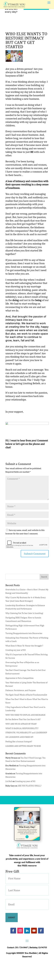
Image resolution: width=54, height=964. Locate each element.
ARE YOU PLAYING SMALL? (29, 786)
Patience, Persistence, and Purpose (20, 690)
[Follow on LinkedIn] (27, 930)
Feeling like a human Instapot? (18, 741)
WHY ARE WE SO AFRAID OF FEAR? (21, 724)
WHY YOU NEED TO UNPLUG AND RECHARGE (25, 715)
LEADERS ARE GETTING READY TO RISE (23, 746)
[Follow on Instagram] (20, 930)
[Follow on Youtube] (34, 930)
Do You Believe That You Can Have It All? (23, 719)
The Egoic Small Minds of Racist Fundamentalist (26, 695)
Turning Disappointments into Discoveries (23, 633)
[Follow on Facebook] (13, 930)
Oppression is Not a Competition (19, 678)
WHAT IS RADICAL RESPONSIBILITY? (21, 728)
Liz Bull (8, 781)
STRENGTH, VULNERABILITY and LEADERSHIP (26, 732)
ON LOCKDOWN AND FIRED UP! (19, 737)
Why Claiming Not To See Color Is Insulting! (24, 613)
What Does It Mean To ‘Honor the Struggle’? (24, 646)
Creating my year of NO (15, 650)
